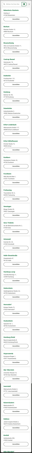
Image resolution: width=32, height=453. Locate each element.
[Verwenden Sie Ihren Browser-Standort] (24, 4)
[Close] (29, 4)
